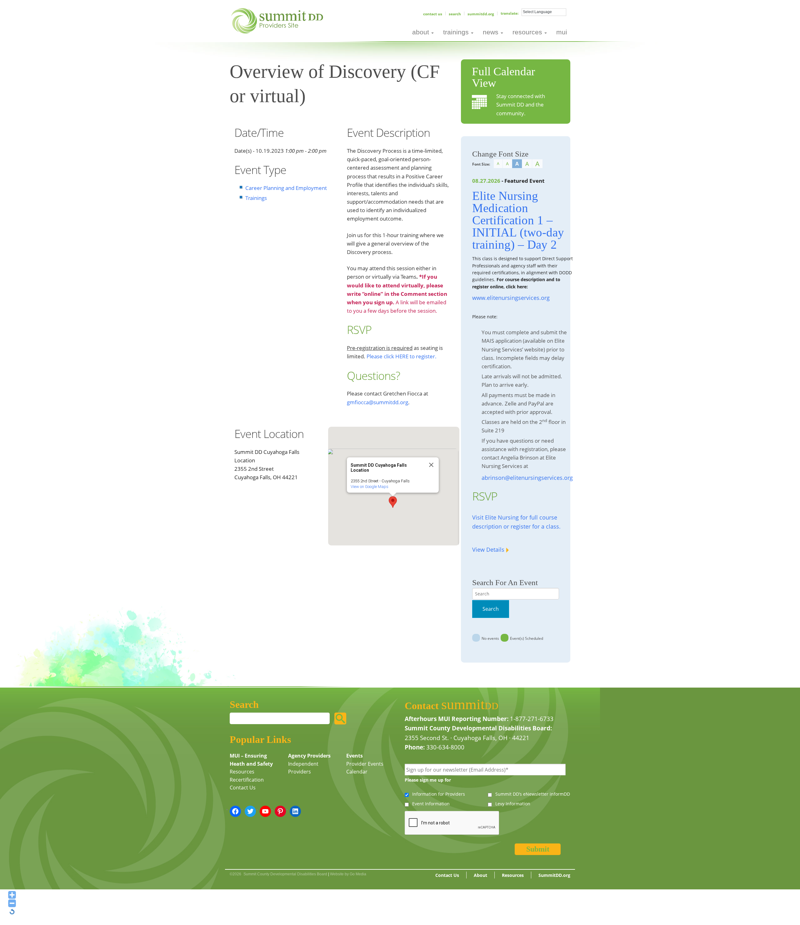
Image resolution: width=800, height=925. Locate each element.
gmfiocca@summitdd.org (377, 402)
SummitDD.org (481, 14)
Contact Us (432, 14)
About (480, 875)
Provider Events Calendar (364, 767)
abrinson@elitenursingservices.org (527, 477)
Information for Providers (438, 794)
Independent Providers (303, 767)
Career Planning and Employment (286, 187)
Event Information (431, 804)
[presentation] (452, 823)
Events (354, 755)
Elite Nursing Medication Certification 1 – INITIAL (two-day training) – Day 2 (518, 220)
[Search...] (340, 718)
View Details (488, 549)
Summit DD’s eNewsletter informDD (532, 794)
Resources (242, 771)
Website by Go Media (348, 874)
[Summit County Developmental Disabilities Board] (278, 20)
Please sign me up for (428, 780)
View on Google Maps (369, 486)
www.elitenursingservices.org (511, 297)
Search (455, 14)
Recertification (247, 779)
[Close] (431, 464)
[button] (393, 502)
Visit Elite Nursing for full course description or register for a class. (516, 522)
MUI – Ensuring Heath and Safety (251, 759)
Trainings (256, 197)
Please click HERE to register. (402, 356)
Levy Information (512, 804)
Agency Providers (309, 755)
